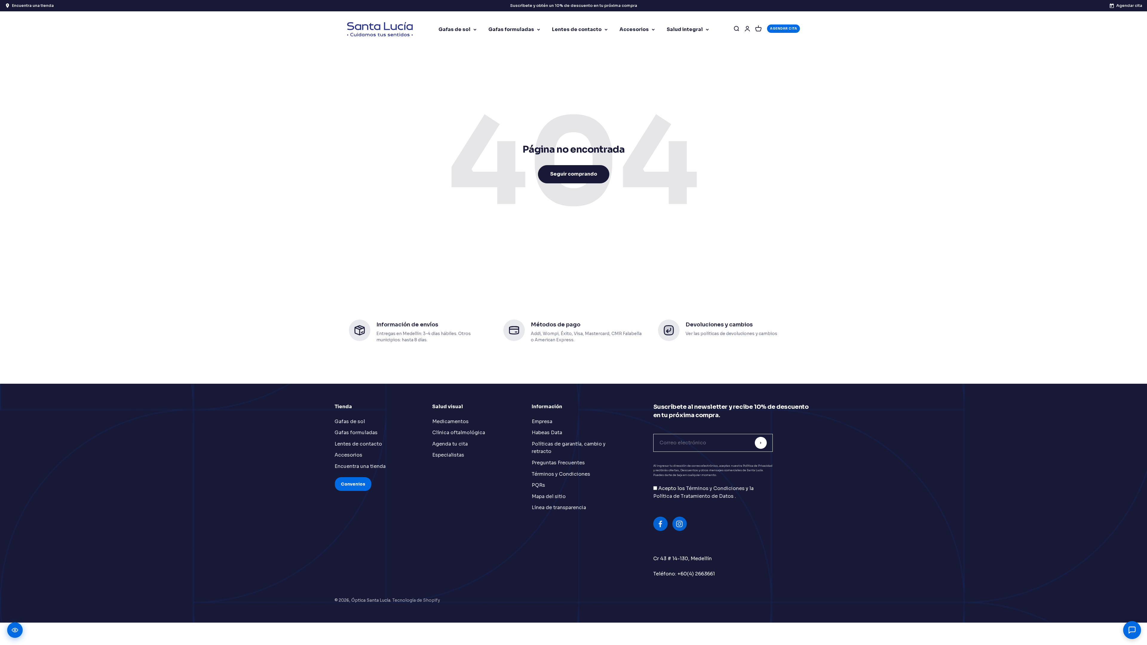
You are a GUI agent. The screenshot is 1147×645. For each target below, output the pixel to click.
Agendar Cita (783, 28)
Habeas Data (547, 432)
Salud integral (685, 29)
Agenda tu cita (450, 444)
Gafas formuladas (511, 29)
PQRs (538, 485)
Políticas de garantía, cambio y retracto (568, 448)
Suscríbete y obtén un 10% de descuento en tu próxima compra (573, 5)
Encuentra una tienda (360, 466)
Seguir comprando (573, 174)
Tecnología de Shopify (416, 600)
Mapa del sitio (549, 496)
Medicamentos (450, 421)
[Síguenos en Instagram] (679, 524)
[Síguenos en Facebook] (660, 524)
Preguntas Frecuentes (558, 463)
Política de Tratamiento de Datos (694, 496)
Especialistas (448, 455)
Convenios (353, 484)
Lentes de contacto (577, 29)
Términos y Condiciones (561, 474)
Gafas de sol (454, 29)
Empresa (542, 421)
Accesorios (634, 29)
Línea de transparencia (559, 507)
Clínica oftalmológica (458, 432)
